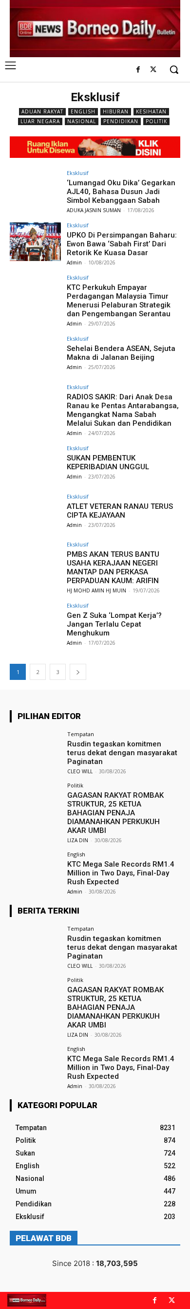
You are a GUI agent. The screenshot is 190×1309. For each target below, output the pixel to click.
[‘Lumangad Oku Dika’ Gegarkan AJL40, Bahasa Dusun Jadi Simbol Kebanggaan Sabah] (35, 189)
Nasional (81, 121)
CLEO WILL (80, 771)
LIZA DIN (77, 840)
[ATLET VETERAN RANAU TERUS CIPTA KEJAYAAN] (35, 513)
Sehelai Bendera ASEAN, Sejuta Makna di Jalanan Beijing (121, 353)
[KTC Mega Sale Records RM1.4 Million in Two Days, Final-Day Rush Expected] (35, 870)
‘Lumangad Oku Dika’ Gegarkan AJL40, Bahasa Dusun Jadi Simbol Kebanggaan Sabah (121, 191)
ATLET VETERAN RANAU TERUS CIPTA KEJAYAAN (120, 511)
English (83, 111)
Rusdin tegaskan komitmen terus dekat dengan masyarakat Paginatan (122, 753)
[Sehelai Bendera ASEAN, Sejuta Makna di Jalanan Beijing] (35, 355)
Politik (156, 121)
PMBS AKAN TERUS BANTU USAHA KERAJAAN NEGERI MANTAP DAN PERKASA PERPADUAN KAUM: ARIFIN (113, 567)
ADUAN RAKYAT (42, 111)
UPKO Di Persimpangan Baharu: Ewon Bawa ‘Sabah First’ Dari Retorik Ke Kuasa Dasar (122, 244)
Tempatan (80, 734)
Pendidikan (120, 121)
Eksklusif (78, 172)
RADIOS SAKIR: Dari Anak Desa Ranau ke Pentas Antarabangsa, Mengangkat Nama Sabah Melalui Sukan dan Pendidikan (123, 410)
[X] (153, 70)
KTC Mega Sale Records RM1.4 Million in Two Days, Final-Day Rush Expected (120, 873)
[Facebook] (138, 70)
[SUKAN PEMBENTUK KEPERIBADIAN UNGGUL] (35, 464)
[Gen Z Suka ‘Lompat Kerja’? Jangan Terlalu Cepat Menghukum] (35, 622)
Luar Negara (40, 121)
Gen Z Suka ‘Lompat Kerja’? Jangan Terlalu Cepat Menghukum (114, 624)
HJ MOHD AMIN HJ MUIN (96, 590)
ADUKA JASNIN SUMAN (94, 210)
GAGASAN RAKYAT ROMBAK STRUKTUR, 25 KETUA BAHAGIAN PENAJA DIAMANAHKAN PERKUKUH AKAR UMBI (115, 813)
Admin (74, 262)
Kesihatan (151, 111)
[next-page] (78, 672)
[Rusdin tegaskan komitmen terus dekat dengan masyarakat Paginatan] (35, 750)
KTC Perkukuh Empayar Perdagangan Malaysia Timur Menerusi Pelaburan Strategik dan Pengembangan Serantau (119, 300)
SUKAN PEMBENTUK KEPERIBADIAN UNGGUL (108, 462)
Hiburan (116, 111)
